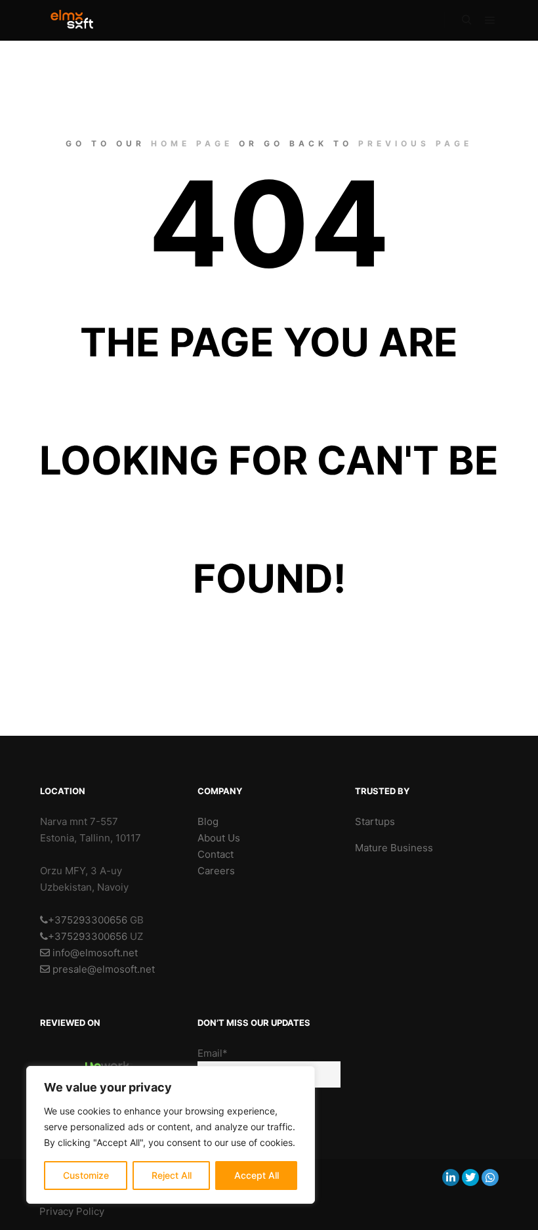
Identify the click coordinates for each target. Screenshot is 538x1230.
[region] (170, 1135)
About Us (218, 838)
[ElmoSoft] (78, 20)
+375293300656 (87, 920)
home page (192, 143)
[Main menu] (490, 20)
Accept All (256, 1175)
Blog (207, 821)
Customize (86, 1175)
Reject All (172, 1175)
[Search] (466, 20)
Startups (375, 821)
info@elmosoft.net (94, 952)
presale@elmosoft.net (102, 969)
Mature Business (394, 847)
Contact (215, 854)
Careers (216, 870)
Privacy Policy (71, 1211)
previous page (415, 143)
